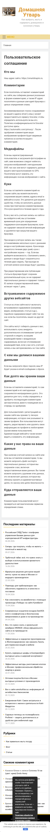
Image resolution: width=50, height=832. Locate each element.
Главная (7, 45)
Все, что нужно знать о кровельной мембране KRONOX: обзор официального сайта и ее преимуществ (24, 628)
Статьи (9, 752)
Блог (8, 747)
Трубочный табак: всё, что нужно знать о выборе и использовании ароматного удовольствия (24, 560)
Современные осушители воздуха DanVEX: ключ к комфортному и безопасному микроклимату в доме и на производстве (24, 614)
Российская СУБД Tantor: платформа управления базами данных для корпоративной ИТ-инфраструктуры (22, 535)
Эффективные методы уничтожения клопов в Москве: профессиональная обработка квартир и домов (25, 667)
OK (25, 829)
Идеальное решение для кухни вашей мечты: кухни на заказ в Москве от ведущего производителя (22, 575)
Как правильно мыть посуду (19, 741)
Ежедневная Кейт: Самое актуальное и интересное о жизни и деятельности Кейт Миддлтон (24, 703)
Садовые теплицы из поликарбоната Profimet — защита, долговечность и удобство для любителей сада (22, 717)
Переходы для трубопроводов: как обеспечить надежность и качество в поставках (22, 589)
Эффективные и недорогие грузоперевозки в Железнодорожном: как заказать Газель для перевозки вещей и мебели (25, 642)
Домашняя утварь (32, 12)
